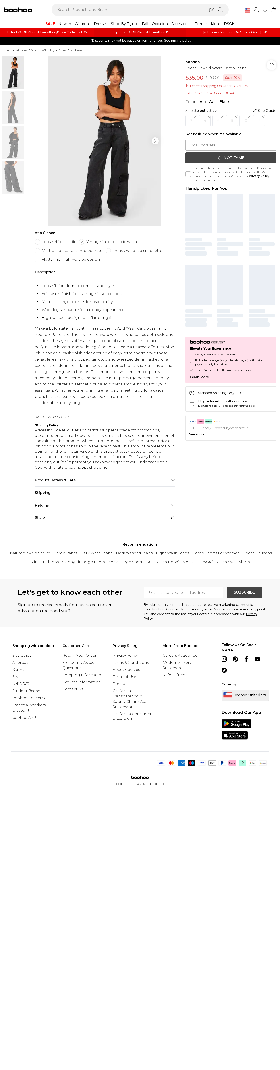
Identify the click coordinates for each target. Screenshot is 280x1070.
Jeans (62, 50)
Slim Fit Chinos (45, 562)
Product (120, 684)
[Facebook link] (246, 659)
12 (259, 120)
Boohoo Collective (29, 698)
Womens (21, 50)
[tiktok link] (224, 670)
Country (229, 684)
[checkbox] (188, 174)
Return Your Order (79, 655)
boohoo (192, 62)
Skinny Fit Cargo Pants (83, 562)
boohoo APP (24, 717)
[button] (247, 10)
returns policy (247, 405)
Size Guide (22, 655)
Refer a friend (175, 675)
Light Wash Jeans (172, 553)
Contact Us (72, 689)
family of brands (186, 609)
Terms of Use (124, 677)
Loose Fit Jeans (257, 553)
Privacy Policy (259, 176)
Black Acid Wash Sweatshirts (223, 562)
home (7, 50)
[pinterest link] (235, 659)
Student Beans (26, 691)
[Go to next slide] (155, 140)
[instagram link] (224, 659)
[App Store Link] (236, 729)
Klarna (18, 670)
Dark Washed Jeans (134, 553)
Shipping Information (83, 675)
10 (245, 120)
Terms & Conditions (131, 662)
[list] (104, 141)
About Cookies (126, 670)
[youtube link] (257, 659)
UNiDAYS (20, 684)
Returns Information (81, 682)
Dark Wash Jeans (96, 553)
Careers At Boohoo (180, 655)
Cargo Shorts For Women (216, 553)
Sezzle (18, 677)
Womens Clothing (42, 50)
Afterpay (20, 662)
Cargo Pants (65, 553)
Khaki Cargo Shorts (126, 562)
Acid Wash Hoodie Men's (170, 562)
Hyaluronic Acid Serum (29, 553)
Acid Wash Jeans (80, 50)
